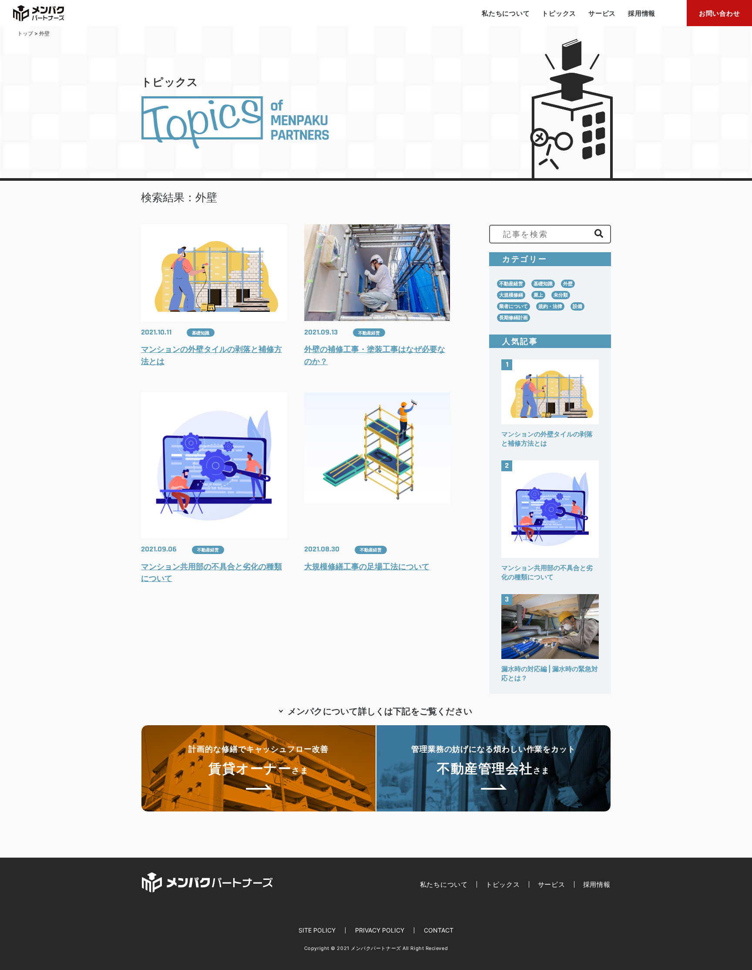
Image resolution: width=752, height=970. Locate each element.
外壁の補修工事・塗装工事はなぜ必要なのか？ (374, 355)
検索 (598, 233)
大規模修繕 (511, 295)
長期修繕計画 (513, 317)
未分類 (561, 295)
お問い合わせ (719, 13)
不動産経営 (369, 332)
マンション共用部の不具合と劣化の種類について (211, 572)
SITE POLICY (317, 930)
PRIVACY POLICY (379, 930)
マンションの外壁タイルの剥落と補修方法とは (211, 355)
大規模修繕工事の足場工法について (367, 566)
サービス (602, 13)
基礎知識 (200, 332)
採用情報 (641, 13)
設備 (577, 306)
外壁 (568, 284)
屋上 (538, 295)
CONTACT (438, 930)
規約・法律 (550, 306)
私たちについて (506, 13)
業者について (513, 306)
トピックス (559, 13)
